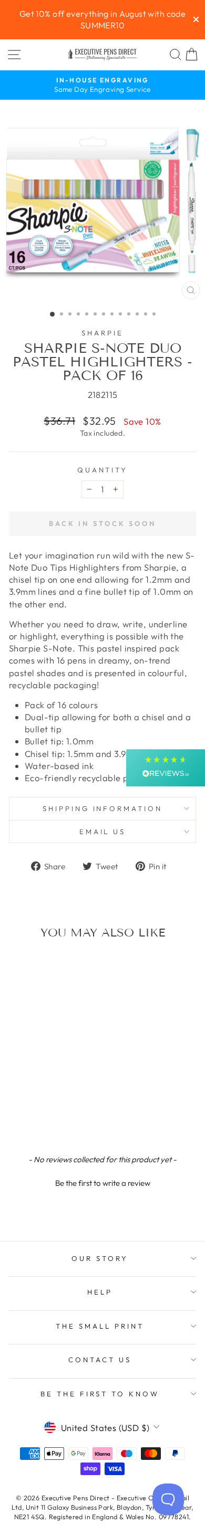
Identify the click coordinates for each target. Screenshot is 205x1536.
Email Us (102, 831)
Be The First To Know (100, 1394)
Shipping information (103, 808)
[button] (102, 1181)
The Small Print (100, 1326)
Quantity (102, 470)
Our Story (99, 1258)
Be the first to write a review (102, 1183)
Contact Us (99, 1359)
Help (99, 1292)
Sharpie (102, 333)
